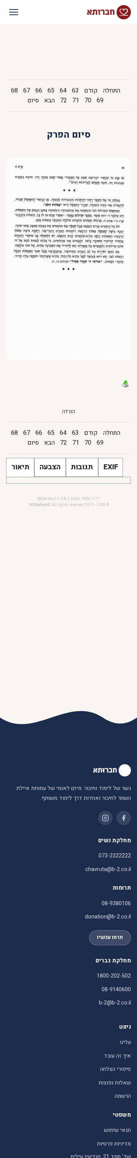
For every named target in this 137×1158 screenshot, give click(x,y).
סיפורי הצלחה (115, 1069)
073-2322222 (115, 856)
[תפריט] (13, 12)
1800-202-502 (114, 976)
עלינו (125, 1042)
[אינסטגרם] (105, 818)
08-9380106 (116, 903)
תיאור (20, 467)
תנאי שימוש (117, 1130)
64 (63, 90)
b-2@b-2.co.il (115, 1003)
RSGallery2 (39, 505)
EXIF (111, 467)
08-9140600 (116, 989)
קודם (91, 90)
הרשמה (123, 1096)
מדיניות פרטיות (114, 1144)
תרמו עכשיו (110, 937)
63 (75, 90)
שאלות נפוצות (115, 1083)
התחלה (111, 90)
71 (75, 100)
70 (87, 100)
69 (100, 100)
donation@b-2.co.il (108, 917)
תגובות (82, 467)
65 (51, 90)
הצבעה (50, 467)
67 (26, 90)
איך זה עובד (117, 1056)
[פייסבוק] (123, 818)
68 (14, 90)
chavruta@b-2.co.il (108, 869)
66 (38, 90)
